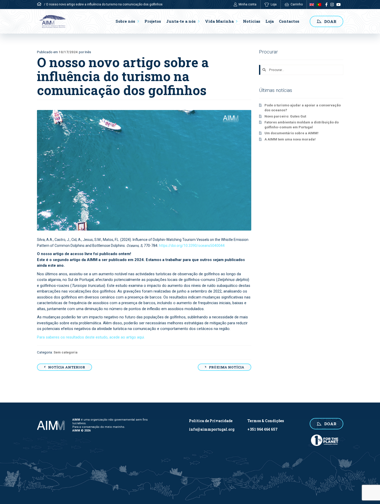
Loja (274, 4)
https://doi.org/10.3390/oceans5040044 (192, 245)
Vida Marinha (219, 21)
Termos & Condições (265, 420)
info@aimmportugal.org (211, 429)
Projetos (153, 21)
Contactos (289, 21)
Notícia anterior (66, 367)
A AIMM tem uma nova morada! (290, 139)
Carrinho (297, 4)
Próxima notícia (226, 367)
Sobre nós (125, 21)
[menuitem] (310, 4)
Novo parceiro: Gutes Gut (285, 116)
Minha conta (247, 4)
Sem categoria (66, 352)
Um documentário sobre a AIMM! (291, 133)
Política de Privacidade (210, 420)
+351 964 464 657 (262, 429)
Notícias (251, 21)
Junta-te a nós (181, 21)
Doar (330, 21)
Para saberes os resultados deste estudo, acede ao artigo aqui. (91, 337)
